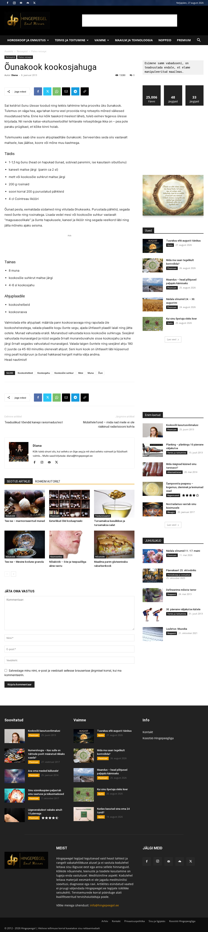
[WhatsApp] (57, 91)
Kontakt (148, 732)
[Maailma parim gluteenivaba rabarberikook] (114, 544)
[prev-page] (7, 574)
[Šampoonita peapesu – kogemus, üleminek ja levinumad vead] (153, 489)
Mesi (80, 372)
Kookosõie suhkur (64, 372)
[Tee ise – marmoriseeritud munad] (24, 504)
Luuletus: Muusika (176, 628)
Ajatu (170, 245)
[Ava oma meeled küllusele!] (14, 776)
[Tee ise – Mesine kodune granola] (24, 544)
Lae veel (171, 339)
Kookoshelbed (25, 372)
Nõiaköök (10, 515)
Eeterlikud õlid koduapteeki (65, 520)
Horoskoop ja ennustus (26, 40)
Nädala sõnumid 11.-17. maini (183, 550)
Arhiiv (105, 921)
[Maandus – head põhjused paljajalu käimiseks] (153, 285)
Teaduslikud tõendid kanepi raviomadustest (33, 422)
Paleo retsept (25, 57)
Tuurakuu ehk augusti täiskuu (183, 240)
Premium (184, 40)
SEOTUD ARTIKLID (18, 481)
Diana (14, 75)
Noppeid (164, 40)
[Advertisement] (129, 20)
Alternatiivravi (174, 472)
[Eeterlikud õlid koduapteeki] (69, 504)
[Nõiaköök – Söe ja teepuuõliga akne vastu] (69, 544)
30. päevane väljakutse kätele (183, 609)
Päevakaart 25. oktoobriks (181, 570)
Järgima (173, 86)
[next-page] (13, 574)
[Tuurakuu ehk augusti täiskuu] (153, 246)
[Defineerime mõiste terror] (153, 595)
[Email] (66, 91)
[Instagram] (14, 3)
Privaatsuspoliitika (134, 921)
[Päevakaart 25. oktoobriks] (153, 576)
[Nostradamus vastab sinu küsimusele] (153, 509)
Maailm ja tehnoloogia (134, 40)
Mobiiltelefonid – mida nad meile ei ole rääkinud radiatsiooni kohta (108, 424)
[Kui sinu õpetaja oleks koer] (153, 324)
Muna (91, 372)
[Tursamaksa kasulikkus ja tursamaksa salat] (114, 504)
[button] (199, 40)
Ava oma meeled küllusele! (43, 770)
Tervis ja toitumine (70, 40)
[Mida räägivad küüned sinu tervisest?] (153, 469)
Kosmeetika (56, 556)
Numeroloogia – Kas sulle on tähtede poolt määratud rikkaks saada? (46, 754)
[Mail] (21, 3)
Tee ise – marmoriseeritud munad (24, 520)
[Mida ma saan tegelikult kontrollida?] (153, 265)
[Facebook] (7, 3)
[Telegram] (75, 91)
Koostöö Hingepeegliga (158, 738)
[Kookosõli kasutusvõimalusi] (153, 430)
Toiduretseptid (102, 515)
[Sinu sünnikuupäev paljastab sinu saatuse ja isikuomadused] (14, 796)
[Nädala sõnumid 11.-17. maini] (153, 556)
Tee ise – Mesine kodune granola (24, 561)
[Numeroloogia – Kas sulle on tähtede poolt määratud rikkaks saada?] (14, 756)
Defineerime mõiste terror (181, 589)
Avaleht (8, 51)
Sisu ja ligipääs (157, 921)
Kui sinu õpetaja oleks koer (181, 318)
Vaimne (100, 40)
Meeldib (152, 86)
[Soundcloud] (28, 3)
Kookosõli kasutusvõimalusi (182, 425)
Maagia (171, 512)
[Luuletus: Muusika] (153, 634)
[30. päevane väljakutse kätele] (153, 615)
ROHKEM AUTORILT (47, 481)
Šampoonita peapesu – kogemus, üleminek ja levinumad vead (184, 487)
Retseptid (22, 51)
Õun (100, 372)
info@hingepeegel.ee (104, 905)
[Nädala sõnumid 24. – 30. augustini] (153, 304)
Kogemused (173, 495)
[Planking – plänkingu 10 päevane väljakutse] (153, 450)
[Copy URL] (85, 91)
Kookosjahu (43, 372)
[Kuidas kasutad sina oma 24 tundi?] (84, 814)
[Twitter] (34, 3)
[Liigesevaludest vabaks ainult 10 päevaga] (14, 815)
